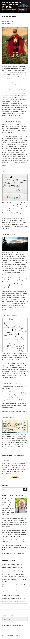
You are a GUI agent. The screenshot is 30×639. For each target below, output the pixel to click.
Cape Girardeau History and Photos (12, 4)
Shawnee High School (13, 595)
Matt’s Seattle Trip (9, 24)
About (4, 635)
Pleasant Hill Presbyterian (19, 598)
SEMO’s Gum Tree (17, 564)
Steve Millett (6, 567)
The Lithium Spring (19, 571)
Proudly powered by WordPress (15, 635)
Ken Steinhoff (6, 564)
